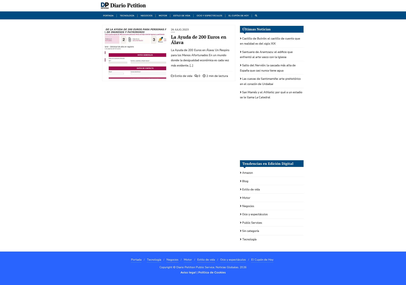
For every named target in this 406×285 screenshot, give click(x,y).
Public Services (252, 223)
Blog (245, 181)
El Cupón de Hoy (262, 260)
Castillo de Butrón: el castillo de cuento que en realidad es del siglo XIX (270, 41)
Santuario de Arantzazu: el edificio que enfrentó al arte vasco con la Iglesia (266, 54)
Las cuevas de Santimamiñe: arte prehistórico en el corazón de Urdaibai (270, 81)
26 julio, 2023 (180, 29)
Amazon (247, 173)
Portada (136, 260)
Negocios (248, 206)
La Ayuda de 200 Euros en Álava (198, 39)
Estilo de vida (183, 76)
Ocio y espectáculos (255, 214)
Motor (246, 198)
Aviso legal (188, 272)
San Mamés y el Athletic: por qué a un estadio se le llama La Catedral (271, 94)
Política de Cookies (212, 272)
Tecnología (249, 239)
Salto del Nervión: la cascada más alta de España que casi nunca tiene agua (268, 67)
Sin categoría (250, 231)
